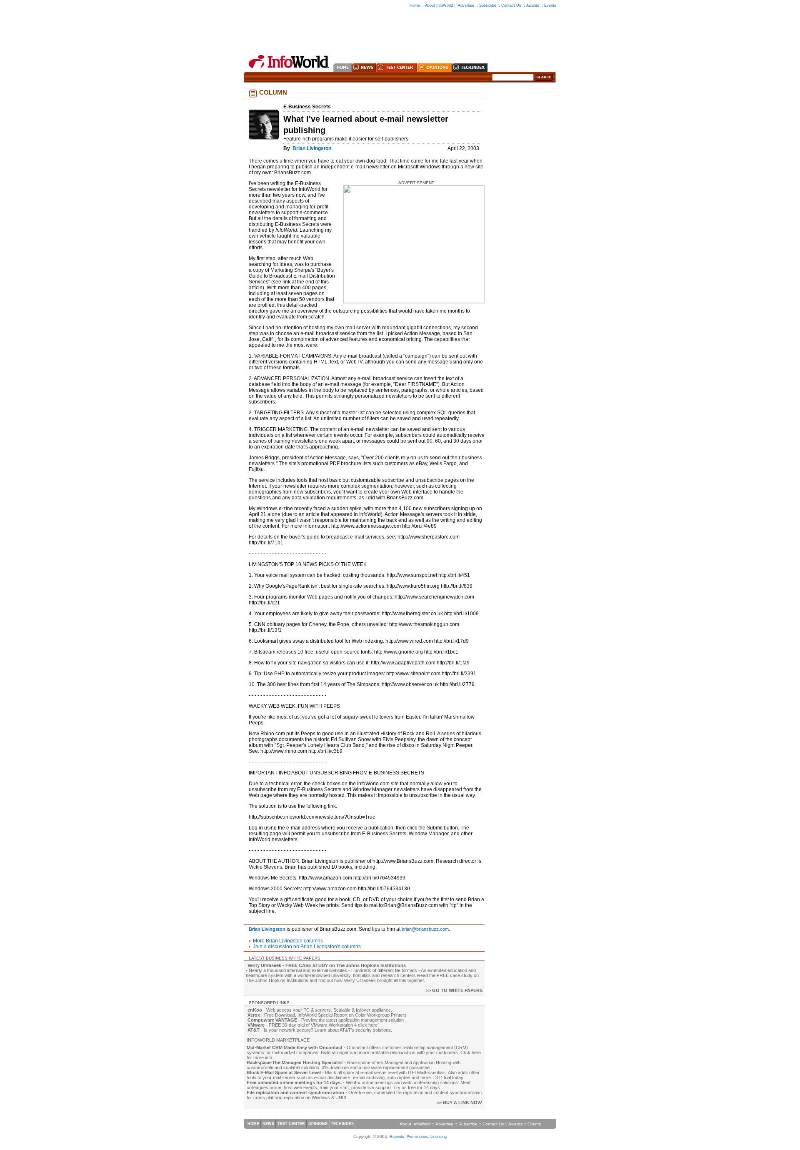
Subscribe (487, 5)
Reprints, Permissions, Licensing (418, 1137)
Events (550, 5)
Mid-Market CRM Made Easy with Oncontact (294, 1047)
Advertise (466, 5)
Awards (532, 5)
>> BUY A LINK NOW (459, 1102)
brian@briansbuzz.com (425, 929)
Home (415, 5)
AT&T (253, 1029)
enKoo (254, 1009)
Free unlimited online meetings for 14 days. (294, 1082)
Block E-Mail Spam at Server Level (284, 1072)
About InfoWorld (439, 5)
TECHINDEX (342, 1124)
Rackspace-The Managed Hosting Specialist (295, 1062)
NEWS (268, 1124)
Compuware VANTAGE (272, 1019)
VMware (256, 1024)
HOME (253, 1124)
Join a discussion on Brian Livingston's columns (307, 947)
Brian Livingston (311, 148)
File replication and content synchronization (295, 1092)
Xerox (253, 1014)
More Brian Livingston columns (288, 941)
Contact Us (511, 5)
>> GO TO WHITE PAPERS (454, 990)
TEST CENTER (291, 1124)
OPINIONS (318, 1124)
